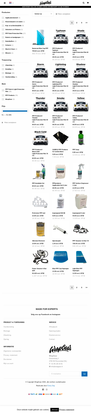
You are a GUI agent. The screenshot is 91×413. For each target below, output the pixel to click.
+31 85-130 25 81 (57, 364)
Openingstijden (54, 331)
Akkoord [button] (54, 410)
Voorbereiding (9, 327)
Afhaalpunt (53, 327)
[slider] (2, 111)
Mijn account (8, 363)
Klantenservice (54, 335)
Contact (52, 339)
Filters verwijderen (10, 122)
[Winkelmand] (88, 3)
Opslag (6, 339)
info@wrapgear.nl (57, 366)
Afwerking (7, 335)
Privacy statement (11, 355)
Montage (7, 331)
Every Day (51, 386)
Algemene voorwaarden (12, 351)
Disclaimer (8, 359)
